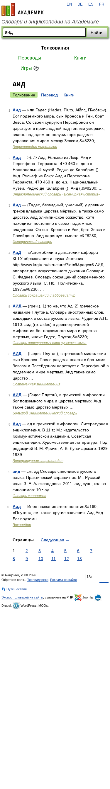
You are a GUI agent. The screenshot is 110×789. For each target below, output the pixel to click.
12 (66, 558)
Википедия (22, 525)
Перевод (49, 95)
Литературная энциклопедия (38, 461)
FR (101, 4)
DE (80, 4)
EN (69, 4)
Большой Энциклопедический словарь (45, 413)
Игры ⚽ (30, 68)
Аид (17, 110)
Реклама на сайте (63, 579)
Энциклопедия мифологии (35, 147)
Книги (80, 57)
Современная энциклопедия (36, 384)
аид (16, 471)
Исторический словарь (32, 242)
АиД (17, 252)
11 (53, 558)
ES (91, 4)
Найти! (97, 32)
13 (79, 558)
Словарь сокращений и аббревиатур (44, 295)
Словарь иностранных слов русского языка (50, 343)
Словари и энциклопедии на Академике (50, 22)
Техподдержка (37, 579)
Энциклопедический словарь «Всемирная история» (56, 194)
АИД (17, 306)
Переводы (29, 57)
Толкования (55, 47)
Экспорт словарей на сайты (22, 597)
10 (40, 558)
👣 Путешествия (14, 589)
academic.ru (22, 9)
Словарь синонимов (29, 496)
